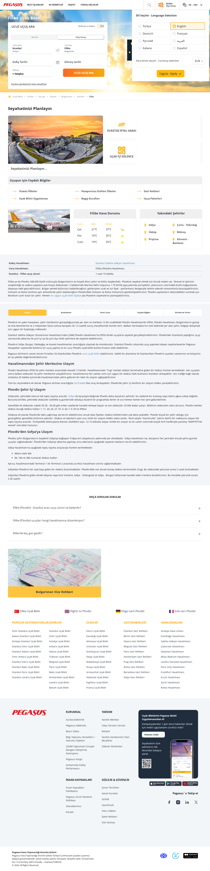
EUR (197, 61)
